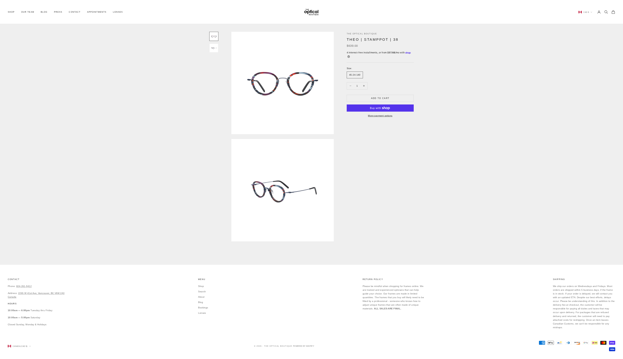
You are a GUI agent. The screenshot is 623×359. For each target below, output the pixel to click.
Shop (11, 12)
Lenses (118, 12)
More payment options (380, 115)
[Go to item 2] (213, 48)
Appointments (97, 12)
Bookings (203, 307)
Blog (44, 12)
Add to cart (380, 98)
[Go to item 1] (213, 36)
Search (202, 291)
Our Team (27, 12)
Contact (74, 12)
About (201, 297)
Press (58, 12)
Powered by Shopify (303, 346)
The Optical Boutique (362, 34)
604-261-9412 (24, 286)
